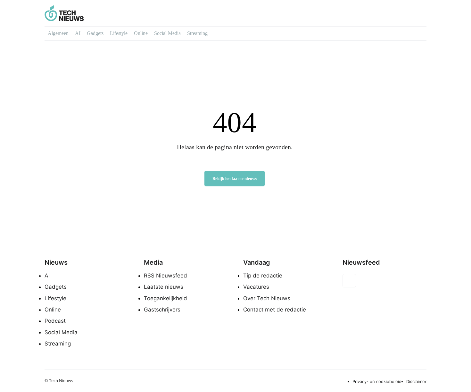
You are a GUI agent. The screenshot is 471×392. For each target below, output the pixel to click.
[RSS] (349, 280)
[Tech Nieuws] (97, 13)
